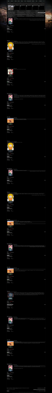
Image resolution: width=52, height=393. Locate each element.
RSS (35, 392)
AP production (24, 392)
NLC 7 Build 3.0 (28, 12)
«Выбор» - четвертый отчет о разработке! (40, 12)
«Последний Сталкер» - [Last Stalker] (30, 16)
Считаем (9, 13)
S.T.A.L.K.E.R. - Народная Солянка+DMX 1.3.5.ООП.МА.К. (32, 14)
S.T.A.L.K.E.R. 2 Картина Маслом (20, 12)
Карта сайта (30, 392)
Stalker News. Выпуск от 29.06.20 (39, 14)
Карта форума (33, 392)
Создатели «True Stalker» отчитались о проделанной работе (42, 16)
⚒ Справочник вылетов (10, 15)
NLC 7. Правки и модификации (11, 16)
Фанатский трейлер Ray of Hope (20, 16)
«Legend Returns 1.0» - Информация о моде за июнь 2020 (42, 15)
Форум (7, 14)
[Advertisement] (29, 35)
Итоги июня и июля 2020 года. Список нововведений (22, 13)
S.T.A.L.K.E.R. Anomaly (10, 14)
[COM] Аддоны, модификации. (30, 15)
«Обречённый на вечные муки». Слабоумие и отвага (22, 14)
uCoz (39, 392)
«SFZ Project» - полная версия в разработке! (40, 13)
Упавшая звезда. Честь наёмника (30, 13)
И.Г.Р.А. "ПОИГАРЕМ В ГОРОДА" (11, 12)
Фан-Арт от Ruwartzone (19, 15)
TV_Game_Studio (16, 41)
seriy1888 (15, 142)
